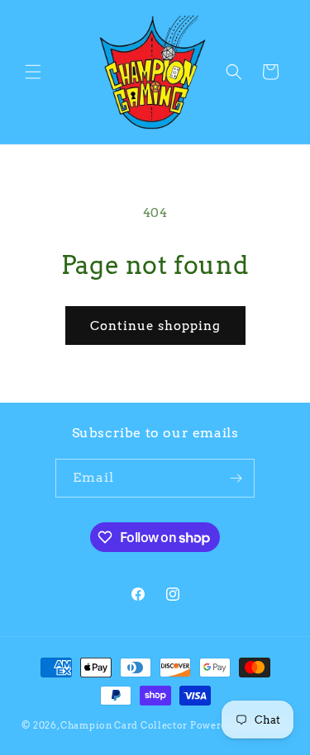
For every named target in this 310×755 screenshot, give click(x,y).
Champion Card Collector (124, 725)
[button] (33, 72)
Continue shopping (155, 326)
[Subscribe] (235, 478)
